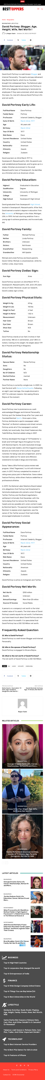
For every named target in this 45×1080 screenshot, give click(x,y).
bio (9, 666)
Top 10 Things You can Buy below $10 (19, 991)
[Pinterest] (24, 1065)
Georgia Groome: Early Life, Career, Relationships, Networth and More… (22, 765)
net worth (21, 666)
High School (35, 204)
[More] (30, 40)
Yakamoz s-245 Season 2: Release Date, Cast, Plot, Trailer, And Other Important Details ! (22, 1031)
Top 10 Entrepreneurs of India (16, 973)
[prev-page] (3, 862)
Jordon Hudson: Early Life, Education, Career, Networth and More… (16, 898)
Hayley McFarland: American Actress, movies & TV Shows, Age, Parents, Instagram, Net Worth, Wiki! (22, 854)
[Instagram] (20, 1065)
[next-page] (6, 862)
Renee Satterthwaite (25, 388)
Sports (19, 418)
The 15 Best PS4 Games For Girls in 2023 (20, 1049)
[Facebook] (17, 1065)
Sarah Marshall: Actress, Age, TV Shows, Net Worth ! (33, 689)
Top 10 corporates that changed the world (22, 968)
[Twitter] (28, 1065)
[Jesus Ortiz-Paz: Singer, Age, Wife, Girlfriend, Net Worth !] (22, 791)
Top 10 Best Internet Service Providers (20, 1044)
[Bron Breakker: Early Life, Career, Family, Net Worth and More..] (37, 941)
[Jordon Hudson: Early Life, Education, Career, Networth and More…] (37, 897)
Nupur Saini (11, 33)
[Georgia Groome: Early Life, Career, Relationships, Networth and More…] (22, 746)
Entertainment (8, 907)
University (9, 214)
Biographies (10, 20)
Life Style (14, 23)
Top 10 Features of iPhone (15, 1055)
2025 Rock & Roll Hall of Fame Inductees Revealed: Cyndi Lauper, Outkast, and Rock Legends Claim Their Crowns (17, 927)
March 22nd (25, 128)
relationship (29, 666)
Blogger (34, 74)
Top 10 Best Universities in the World (19, 996)
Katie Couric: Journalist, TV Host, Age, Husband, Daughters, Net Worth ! (11, 689)
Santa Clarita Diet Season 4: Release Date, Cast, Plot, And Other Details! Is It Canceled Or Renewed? (22, 1022)
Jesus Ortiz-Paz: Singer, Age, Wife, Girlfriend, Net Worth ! (22, 810)
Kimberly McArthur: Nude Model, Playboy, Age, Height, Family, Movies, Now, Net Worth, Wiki (23, 1012)
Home (4, 20)
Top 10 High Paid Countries (15, 962)
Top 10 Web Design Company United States (22, 985)
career (14, 666)
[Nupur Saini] (3, 33)
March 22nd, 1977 (28, 121)
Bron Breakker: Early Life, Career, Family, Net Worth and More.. (22, 4)
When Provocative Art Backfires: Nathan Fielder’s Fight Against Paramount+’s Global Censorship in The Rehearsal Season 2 (16, 913)
